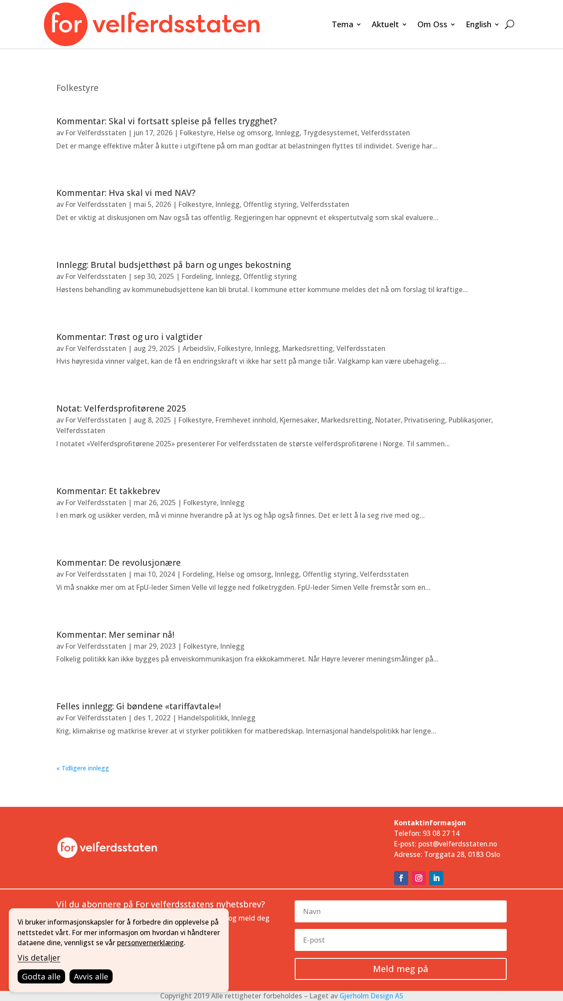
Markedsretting (307, 348)
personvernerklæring (150, 942)
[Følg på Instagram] (419, 878)
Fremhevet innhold (246, 420)
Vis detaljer (39, 957)
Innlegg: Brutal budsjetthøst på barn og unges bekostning (173, 265)
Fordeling (197, 276)
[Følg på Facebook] (401, 878)
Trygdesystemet (330, 132)
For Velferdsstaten (96, 132)
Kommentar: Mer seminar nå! (115, 634)
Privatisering (424, 420)
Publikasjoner (470, 420)
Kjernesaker (299, 420)
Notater (388, 420)
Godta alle (41, 976)
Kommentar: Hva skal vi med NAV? (125, 193)
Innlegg (287, 132)
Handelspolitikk (203, 718)
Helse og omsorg (244, 132)
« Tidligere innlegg (82, 768)
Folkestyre (196, 132)
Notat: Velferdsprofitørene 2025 (121, 408)
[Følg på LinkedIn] (436, 878)
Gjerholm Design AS (371, 996)
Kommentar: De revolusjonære (118, 562)
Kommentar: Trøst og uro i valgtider (129, 337)
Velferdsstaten (385, 132)
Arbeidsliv (198, 348)
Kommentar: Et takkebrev (108, 491)
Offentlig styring (270, 204)
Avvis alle (91, 976)
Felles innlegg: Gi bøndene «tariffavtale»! (138, 706)
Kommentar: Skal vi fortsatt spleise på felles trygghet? (166, 121)
